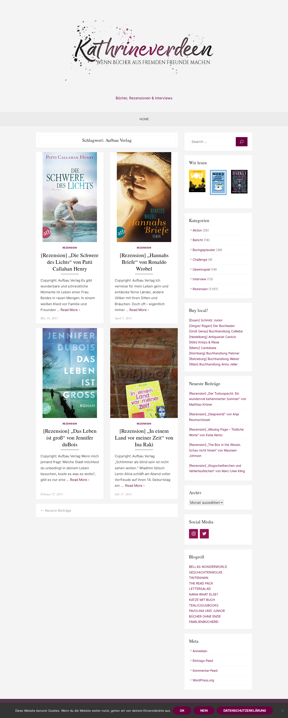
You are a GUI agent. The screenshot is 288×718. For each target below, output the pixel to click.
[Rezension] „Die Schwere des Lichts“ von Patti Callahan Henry (70, 262)
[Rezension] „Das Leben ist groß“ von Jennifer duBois (70, 437)
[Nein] (282, 710)
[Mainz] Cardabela (202, 348)
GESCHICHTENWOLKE (205, 572)
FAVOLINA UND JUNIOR (207, 611)
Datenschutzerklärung (244, 710)
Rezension (70, 247)
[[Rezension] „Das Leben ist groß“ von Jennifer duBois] (70, 373)
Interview (199, 279)
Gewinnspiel (201, 269)
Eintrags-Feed (203, 660)
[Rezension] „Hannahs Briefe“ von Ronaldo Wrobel (144, 262)
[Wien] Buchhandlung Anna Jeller (213, 364)
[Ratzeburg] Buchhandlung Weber (214, 359)
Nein (204, 710)
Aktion (197, 230)
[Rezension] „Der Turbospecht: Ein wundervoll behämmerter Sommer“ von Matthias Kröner (217, 398)
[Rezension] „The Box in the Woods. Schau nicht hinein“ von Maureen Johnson (215, 450)
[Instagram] (193, 533)
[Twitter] (204, 533)
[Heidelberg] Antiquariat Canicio (212, 337)
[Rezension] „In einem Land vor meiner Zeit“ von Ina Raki (144, 437)
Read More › (70, 310)
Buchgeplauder (204, 250)
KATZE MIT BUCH (202, 600)
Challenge (200, 259)
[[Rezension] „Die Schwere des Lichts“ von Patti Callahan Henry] (70, 197)
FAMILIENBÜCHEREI (203, 622)
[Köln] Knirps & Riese (204, 342)
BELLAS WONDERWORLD (208, 567)
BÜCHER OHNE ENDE (205, 616)
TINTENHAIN (198, 578)
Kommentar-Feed (205, 670)
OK (182, 710)
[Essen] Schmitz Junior (206, 320)
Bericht (198, 240)
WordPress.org (203, 680)
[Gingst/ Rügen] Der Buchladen (212, 326)
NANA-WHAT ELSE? (203, 594)
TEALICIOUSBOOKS (203, 605)
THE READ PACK (201, 583)
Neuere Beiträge (58, 510)
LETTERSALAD (200, 589)
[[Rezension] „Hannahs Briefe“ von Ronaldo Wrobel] (144, 197)
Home (144, 119)
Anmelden (200, 651)
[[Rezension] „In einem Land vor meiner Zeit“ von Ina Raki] (144, 373)
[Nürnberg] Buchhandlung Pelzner (214, 353)
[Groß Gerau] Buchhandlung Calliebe (216, 331)
